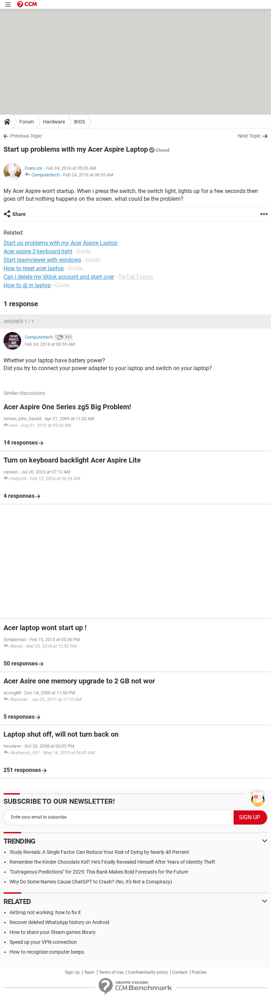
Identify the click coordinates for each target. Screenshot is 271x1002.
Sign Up (72, 972)
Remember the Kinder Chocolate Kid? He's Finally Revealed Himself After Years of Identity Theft (112, 862)
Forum (26, 122)
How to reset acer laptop (34, 268)
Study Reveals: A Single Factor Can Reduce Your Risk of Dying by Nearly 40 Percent (99, 852)
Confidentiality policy (148, 972)
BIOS (79, 122)
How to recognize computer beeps (47, 952)
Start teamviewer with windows (42, 259)
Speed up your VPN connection (43, 942)
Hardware (54, 122)
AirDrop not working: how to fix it (45, 912)
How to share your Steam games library (53, 932)
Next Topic (249, 136)
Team (89, 972)
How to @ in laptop (27, 285)
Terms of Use (111, 972)
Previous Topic (26, 136)
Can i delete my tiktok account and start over (59, 276)
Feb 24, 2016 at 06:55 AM (88, 174)
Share (19, 214)
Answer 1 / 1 (19, 321)
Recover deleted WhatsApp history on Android (59, 922)
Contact (179, 972)
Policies (199, 972)
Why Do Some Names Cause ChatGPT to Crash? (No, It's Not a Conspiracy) (91, 882)
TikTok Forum (135, 276)
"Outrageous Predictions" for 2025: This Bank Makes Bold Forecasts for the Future (99, 872)
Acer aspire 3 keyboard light (38, 251)
